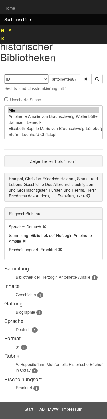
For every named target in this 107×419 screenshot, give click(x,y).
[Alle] (53, 110)
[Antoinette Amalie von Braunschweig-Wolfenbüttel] (53, 116)
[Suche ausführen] (97, 79)
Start (29, 409)
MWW (53, 409)
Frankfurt (24, 387)
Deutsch (23, 329)
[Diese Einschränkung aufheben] (44, 227)
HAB (41, 409)
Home (9, 8)
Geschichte (26, 294)
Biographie (25, 312)
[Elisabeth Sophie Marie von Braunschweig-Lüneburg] (53, 128)
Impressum (72, 409)
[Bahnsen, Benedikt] (53, 122)
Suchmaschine (17, 19)
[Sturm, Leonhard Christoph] (53, 134)
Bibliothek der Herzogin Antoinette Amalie (53, 277)
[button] (86, 79)
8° (18, 347)
